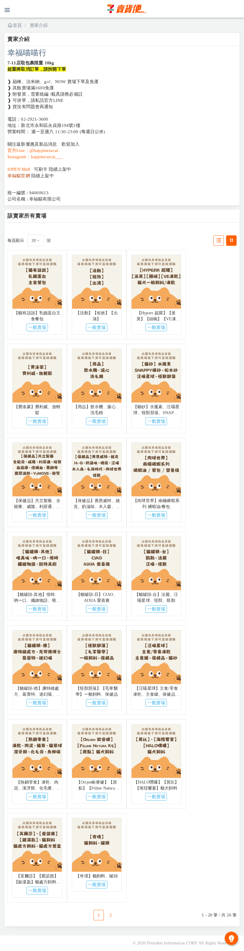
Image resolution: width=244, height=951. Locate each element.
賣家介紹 (39, 25)
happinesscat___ (46, 156)
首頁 (17, 25)
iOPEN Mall (18, 169)
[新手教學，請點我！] (231, 938)
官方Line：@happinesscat (32, 150)
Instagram (16, 156)
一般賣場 (37, 327)
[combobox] (35, 240)
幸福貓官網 (18, 175)
